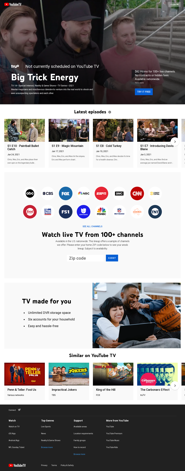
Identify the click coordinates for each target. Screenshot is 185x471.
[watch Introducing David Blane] (157, 130)
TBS (54, 395)
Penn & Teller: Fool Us (21, 389)
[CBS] (48, 194)
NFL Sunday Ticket (16, 447)
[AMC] (119, 194)
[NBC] (83, 194)
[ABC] (30, 194)
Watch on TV (14, 427)
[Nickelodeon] (137, 212)
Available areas (80, 427)
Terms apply (139, 83)
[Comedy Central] (155, 194)
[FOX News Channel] (48, 212)
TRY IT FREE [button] (144, 91)
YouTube (110, 427)
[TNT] (155, 212)
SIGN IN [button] (174, 4)
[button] (175, 141)
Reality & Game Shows (50, 440)
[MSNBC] (101, 212)
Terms (54, 465)
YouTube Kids (112, 447)
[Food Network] (30, 212)
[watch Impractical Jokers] (69, 374)
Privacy (44, 465)
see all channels (92, 226)
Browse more (47, 447)
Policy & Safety (67, 465)
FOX (98, 395)
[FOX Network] (66, 194)
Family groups (80, 440)
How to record (80, 447)
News (43, 433)
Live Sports (46, 427)
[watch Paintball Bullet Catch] (24, 130)
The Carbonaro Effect (154, 389)
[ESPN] (101, 194)
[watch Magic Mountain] (69, 130)
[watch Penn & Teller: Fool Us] (24, 374)
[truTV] (15, 66)
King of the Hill (105, 389)
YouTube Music (112, 440)
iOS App (12, 433)
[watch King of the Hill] (113, 374)
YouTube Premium (114, 433)
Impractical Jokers (64, 389)
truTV (142, 395)
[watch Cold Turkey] (113, 130)
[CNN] (137, 194)
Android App (14, 440)
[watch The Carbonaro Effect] (157, 374)
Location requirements (83, 433)
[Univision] (83, 212)
